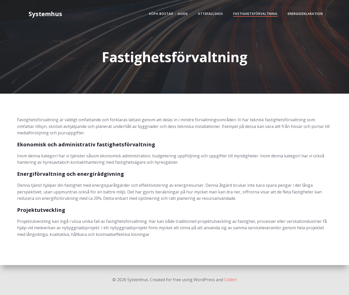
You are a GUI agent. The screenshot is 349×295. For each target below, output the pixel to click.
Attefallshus (210, 14)
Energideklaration (305, 14)
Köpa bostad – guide (168, 14)
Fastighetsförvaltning (255, 14)
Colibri (230, 279)
